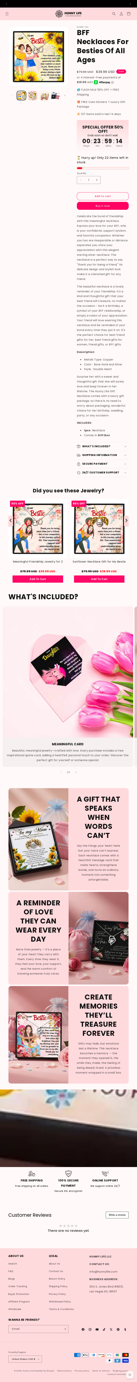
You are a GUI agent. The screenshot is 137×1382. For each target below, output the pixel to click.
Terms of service (101, 1370)
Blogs (11, 1278)
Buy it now (103, 206)
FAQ (10, 1271)
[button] (7, 13)
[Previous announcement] (6, 3)
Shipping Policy (58, 1286)
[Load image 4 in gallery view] (55, 96)
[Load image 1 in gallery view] (21, 96)
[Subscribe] (64, 1329)
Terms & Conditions (61, 1309)
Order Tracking (17, 1286)
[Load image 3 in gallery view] (44, 96)
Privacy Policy (57, 1294)
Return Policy (57, 1278)
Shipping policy (121, 1370)
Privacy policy (82, 1370)
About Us (54, 1263)
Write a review (117, 1215)
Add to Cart (38, 579)
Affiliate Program (19, 1301)
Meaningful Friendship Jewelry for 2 (38, 562)
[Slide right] (64, 95)
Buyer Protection (18, 1294)
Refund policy (64, 1370)
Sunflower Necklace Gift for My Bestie (99, 562)
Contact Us (56, 1271)
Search (12, 1263)
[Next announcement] (130, 3)
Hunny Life (28, 1370)
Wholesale (14, 1309)
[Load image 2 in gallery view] (33, 96)
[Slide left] (12, 95)
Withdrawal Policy (60, 1301)
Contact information (118, 1374)
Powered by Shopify (44, 1370)
